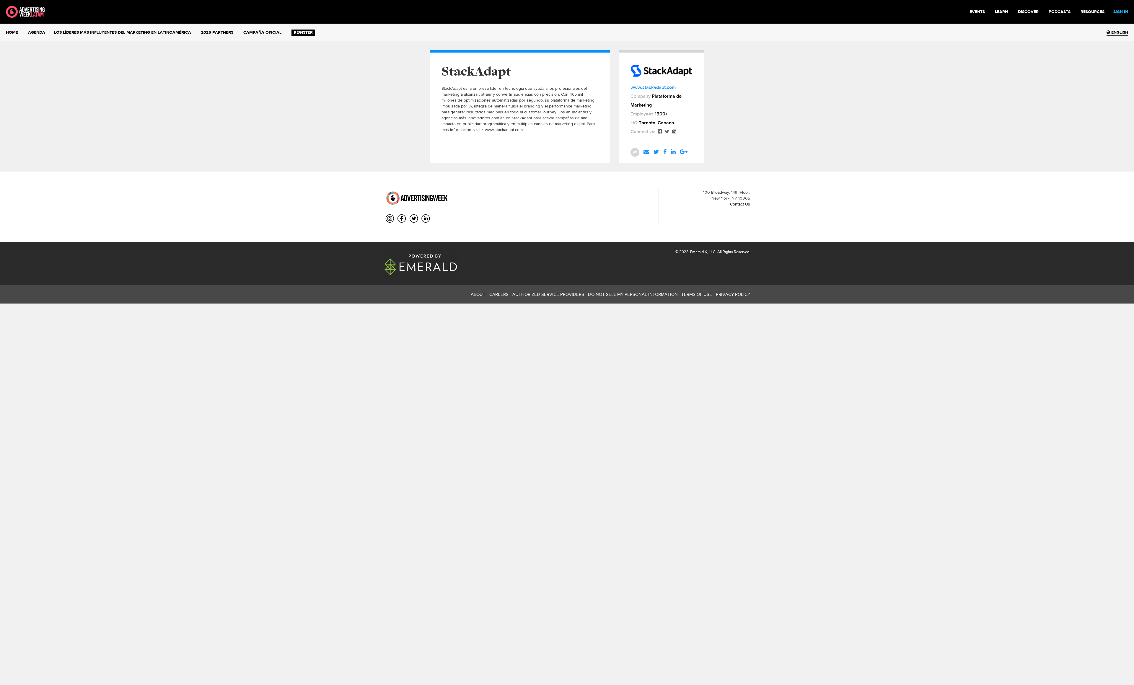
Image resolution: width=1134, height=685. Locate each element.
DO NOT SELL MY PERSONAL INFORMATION (633, 294)
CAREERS (499, 294)
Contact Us (740, 204)
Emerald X (698, 251)
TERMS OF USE (696, 294)
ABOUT (478, 294)
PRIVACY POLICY (733, 294)
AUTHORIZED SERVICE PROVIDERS (548, 294)
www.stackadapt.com (653, 87)
